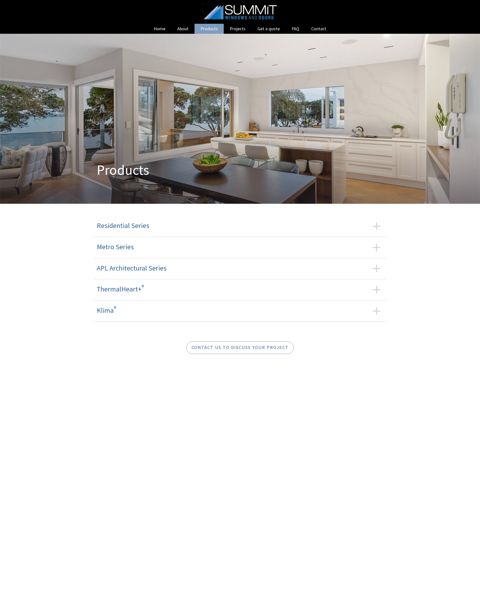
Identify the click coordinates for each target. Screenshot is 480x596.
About (182, 29)
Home (159, 29)
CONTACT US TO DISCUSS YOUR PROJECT (240, 347)
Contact (318, 29)
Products (209, 29)
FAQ (295, 29)
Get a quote (269, 29)
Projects (238, 29)
